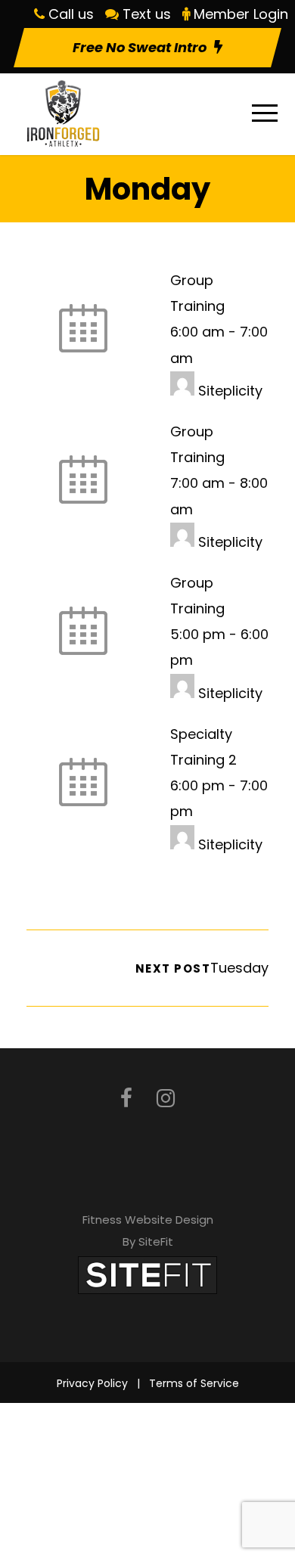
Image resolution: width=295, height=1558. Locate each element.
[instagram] (166, 1098)
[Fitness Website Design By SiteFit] (147, 1274)
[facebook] (126, 1098)
